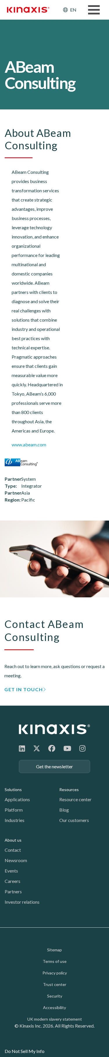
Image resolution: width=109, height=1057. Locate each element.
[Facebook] (51, 748)
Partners (13, 891)
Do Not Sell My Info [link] (24, 1051)
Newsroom (16, 860)
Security (54, 995)
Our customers (74, 820)
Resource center (75, 799)
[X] (36, 748)
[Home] (54, 729)
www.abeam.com (29, 444)
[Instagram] (82, 748)
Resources (69, 789)
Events (11, 870)
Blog (64, 809)
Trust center (54, 984)
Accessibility (54, 1007)
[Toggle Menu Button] (94, 10)
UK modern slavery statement (54, 1019)
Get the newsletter (54, 766)
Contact (13, 850)
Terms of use (55, 961)
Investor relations (22, 902)
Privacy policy (54, 972)
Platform (14, 809)
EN (73, 9)
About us (13, 840)
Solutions (13, 789)
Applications (17, 799)
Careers (12, 881)
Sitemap (54, 949)
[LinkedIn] (22, 748)
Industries (14, 820)
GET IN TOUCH (23, 689)
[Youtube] (67, 748)
